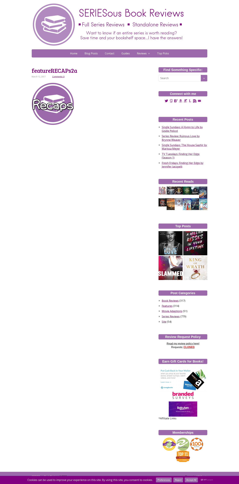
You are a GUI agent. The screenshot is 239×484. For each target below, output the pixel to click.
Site (164, 321)
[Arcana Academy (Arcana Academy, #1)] (179, 190)
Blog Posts (91, 53)
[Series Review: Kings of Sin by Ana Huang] (195, 268)
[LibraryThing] (190, 100)
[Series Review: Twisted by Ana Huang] (171, 243)
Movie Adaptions (172, 311)
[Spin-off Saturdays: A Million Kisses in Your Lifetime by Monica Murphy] (195, 243)
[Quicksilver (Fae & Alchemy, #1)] (195, 190)
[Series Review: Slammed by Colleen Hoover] (171, 268)
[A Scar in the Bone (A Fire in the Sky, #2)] (203, 192)
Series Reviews (171, 316)
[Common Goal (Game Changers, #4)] (203, 204)
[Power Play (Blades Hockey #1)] (163, 190)
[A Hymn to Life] (179, 202)
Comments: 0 (58, 76)
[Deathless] (187, 190)
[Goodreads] (171, 100)
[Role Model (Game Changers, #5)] (187, 204)
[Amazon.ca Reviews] (185, 100)
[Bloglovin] (176, 100)
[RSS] (195, 100)
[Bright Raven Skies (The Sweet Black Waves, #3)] (171, 204)
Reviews (142, 53)
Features (167, 306)
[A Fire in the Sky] (163, 202)
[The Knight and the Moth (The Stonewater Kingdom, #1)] (171, 190)
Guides (125, 53)
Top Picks (163, 53)
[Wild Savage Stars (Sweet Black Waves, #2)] (195, 204)
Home (73, 53)
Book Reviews (170, 300)
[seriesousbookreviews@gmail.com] (199, 100)
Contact (109, 53)
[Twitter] (166, 100)
